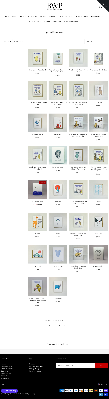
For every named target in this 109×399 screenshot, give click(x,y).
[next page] (64, 325)
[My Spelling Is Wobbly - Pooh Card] (78, 254)
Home (3, 364)
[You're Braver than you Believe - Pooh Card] (58, 58)
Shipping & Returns (36, 366)
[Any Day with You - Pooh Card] (78, 58)
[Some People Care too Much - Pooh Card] (78, 189)
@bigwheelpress (61, 344)
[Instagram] (3, 384)
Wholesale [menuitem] (56, 22)
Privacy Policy (34, 369)
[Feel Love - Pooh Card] (37, 58)
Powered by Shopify (27, 394)
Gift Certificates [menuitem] (81, 16)
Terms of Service (35, 371)
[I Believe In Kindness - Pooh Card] (98, 123)
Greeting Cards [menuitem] (17, 16)
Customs (4, 371)
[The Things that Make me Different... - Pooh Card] (98, 155)
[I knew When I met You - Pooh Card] (58, 90)
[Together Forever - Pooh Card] (37, 90)
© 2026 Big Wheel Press (10, 394)
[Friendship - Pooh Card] (98, 58)
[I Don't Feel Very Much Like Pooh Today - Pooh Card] (37, 286)
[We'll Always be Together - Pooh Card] (78, 90)
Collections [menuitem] (65, 16)
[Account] (102, 7)
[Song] (98, 189)
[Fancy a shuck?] (58, 155)
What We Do (6, 373)
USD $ (102, 384)
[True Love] (98, 222)
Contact (4, 376)
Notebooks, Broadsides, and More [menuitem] (42, 16)
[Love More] (58, 286)
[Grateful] (58, 222)
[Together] (98, 90)
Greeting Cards (6, 366)
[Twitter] (7, 384)
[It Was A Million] (98, 254)
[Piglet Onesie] (58, 254)
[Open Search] (99, 7)
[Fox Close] (58, 123)
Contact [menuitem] (46, 22)
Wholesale (5, 378)
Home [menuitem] (6, 16)
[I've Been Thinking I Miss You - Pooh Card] (78, 123)
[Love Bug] (37, 254)
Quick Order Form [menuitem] (71, 22)
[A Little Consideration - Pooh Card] (78, 222)
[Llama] (37, 222)
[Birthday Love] (37, 123)
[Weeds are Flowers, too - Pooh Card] (37, 155)
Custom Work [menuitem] (96, 16)
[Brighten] (58, 189)
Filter (5, 41)
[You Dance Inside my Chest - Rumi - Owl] (78, 155)
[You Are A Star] (37, 189)
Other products (7, 369)
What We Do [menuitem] (34, 22)
